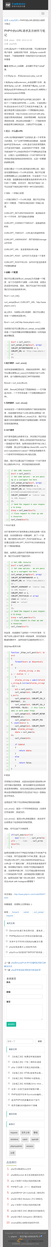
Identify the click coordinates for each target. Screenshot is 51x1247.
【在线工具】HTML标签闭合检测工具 (29, 1072)
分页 (12, 1153)
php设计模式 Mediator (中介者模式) (27, 1199)
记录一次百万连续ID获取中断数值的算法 (30, 1089)
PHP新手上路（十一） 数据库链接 (26, 1187)
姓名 (8, 982)
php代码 (14, 20)
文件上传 (25, 1132)
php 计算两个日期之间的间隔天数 (27, 1067)
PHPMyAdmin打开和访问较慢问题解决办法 (30, 935)
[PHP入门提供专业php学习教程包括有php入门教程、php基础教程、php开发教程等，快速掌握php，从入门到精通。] (16, 5)
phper (12, 40)
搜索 (40, 1041)
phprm (14, 1236)
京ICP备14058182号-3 (30, 1236)
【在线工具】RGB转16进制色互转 (27, 1078)
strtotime (14, 1139)
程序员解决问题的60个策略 (24, 1105)
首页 (6, 20)
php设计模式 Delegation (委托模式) (26, 1217)
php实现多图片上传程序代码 (23, 946)
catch (25, 1139)
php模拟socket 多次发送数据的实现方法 (28, 1175)
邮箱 (8, 992)
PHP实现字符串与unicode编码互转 (28, 1094)
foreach (15, 912)
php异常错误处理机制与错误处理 (26, 970)
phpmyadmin (16, 1146)
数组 (36, 1132)
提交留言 (11, 1024)
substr (26, 912)
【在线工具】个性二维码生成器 (26, 1061)
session (29, 1146)
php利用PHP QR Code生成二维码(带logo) (29, 1193)
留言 (8, 1002)
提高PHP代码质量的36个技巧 (25, 1099)
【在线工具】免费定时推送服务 (26, 1056)
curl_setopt (38, 912)
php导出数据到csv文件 (21, 1169)
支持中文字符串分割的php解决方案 (26, 941)
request (9, 915)
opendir (35, 1139)
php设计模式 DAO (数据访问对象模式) (28, 1211)
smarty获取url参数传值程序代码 (25, 1223)
